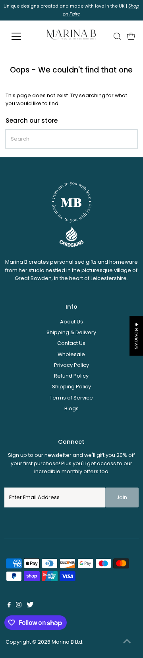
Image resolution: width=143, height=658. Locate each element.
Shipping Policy (71, 386)
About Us (71, 321)
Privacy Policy (71, 365)
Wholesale (71, 354)
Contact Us (71, 343)
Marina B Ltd (67, 641)
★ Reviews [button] (136, 335)
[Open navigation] (21, 36)
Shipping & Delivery (71, 332)
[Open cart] (131, 36)
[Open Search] (117, 36)
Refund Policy (71, 375)
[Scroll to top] (127, 642)
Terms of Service (71, 397)
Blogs (71, 408)
